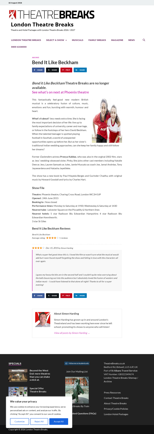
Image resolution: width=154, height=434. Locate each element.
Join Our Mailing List (77, 371)
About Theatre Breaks (115, 403)
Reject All (39, 421)
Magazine (117, 39)
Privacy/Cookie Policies (116, 408)
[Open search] (144, 40)
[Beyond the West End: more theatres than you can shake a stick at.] (18, 370)
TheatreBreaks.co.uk (114, 363)
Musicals (77, 39)
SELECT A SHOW (55, 39)
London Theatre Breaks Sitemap (120, 377)
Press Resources (112, 392)
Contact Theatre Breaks (116, 397)
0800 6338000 (19, 46)
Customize (20, 421)
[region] (39, 412)
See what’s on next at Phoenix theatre (60, 92)
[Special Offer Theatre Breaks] (18, 388)
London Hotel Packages (116, 414)
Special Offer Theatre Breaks (38, 390)
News (131, 39)
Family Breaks (97, 39)
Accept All (59, 421)
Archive (35, 57)
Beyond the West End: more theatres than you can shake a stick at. (40, 375)
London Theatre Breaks (42, 24)
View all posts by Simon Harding (72, 332)
